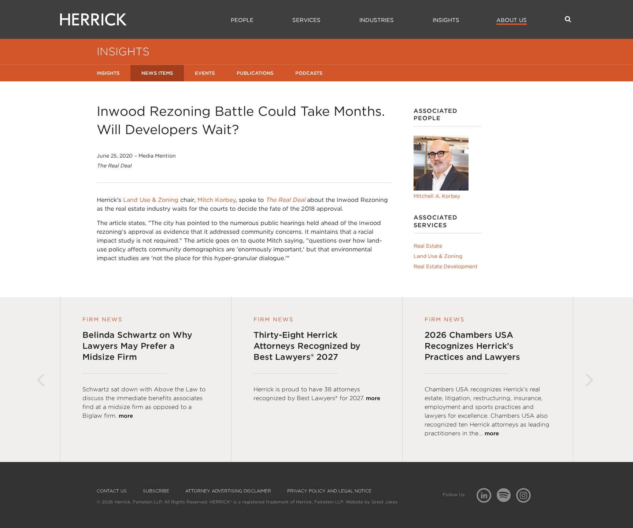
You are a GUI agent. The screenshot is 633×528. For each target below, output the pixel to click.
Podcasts (308, 73)
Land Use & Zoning (150, 199)
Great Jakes (384, 502)
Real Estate (428, 246)
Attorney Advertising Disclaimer (228, 491)
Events (205, 73)
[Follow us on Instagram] (526, 495)
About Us (511, 20)
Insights (446, 20)
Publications (255, 73)
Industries (376, 20)
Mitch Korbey (216, 199)
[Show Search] (568, 19)
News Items (157, 73)
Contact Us (112, 491)
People (242, 20)
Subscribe (156, 491)
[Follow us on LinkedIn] (487, 496)
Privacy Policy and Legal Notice (329, 491)
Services (306, 20)
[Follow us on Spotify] (506, 499)
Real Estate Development (446, 266)
